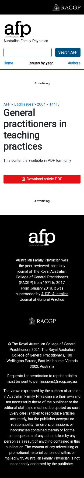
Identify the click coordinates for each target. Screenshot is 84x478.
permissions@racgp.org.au (55, 381)
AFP (7, 104)
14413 (54, 104)
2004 (41, 104)
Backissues (23, 104)
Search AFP (67, 52)
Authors (74, 63)
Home (8, 63)
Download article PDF (44, 179)
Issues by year (40, 63)
